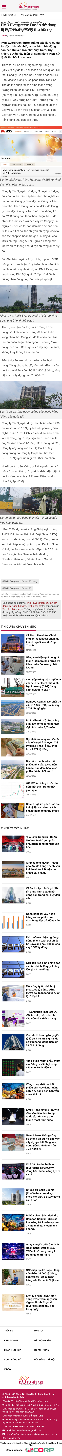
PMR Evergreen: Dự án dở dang (20, 581)
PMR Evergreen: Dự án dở (17, 588)
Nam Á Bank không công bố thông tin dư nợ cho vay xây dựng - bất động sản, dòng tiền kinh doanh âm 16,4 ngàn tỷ (43, 1142)
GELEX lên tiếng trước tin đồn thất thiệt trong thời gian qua (42, 787)
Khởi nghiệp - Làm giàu (28, 22)
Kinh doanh (9, 15)
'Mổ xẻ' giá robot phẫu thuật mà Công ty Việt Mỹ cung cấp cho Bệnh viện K (43, 1064)
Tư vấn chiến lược (32, 15)
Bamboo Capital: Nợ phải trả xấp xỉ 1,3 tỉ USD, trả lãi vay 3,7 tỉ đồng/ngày (43, 705)
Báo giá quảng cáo (11, 1438)
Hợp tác (6, 22)
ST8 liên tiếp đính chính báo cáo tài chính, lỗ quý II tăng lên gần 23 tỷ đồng (43, 966)
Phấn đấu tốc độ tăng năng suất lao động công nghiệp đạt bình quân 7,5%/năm (42, 724)
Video (7, 1369)
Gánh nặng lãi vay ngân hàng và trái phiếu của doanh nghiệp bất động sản (43, 917)
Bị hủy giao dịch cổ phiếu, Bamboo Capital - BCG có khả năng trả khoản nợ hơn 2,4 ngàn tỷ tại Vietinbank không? (43, 1222)
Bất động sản (42, 1340)
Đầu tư (38, 1331)
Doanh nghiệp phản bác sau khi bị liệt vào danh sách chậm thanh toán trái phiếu (43, 807)
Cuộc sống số (12, 1360)
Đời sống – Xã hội (44, 1360)
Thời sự (8, 1331)
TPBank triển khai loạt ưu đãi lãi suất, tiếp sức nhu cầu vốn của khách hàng (41, 1015)
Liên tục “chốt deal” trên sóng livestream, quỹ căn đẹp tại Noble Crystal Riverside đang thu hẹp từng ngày (41, 1302)
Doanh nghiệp (12, 1350)
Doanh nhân (41, 1350)
